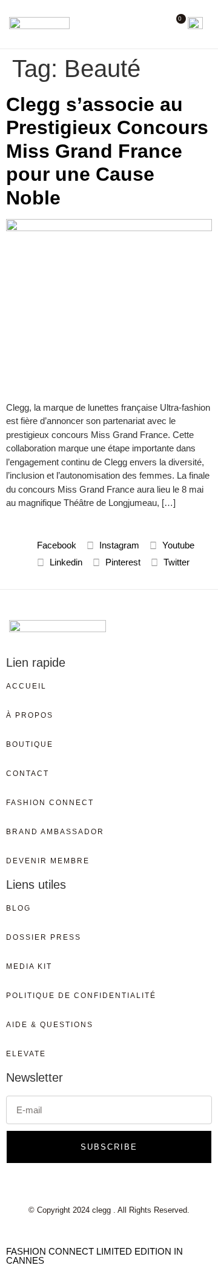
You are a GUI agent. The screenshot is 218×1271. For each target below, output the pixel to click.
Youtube (177, 545)
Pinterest (121, 562)
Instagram (118, 545)
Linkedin (64, 562)
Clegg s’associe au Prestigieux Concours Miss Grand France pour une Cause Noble (107, 151)
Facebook (55, 545)
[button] (156, 24)
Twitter (175, 562)
